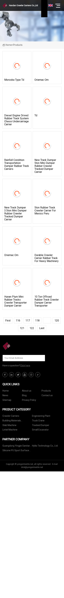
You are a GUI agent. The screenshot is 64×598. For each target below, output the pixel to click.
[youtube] (24, 374)
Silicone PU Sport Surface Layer (15, 451)
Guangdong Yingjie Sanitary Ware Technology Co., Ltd (16, 446)
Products (46, 390)
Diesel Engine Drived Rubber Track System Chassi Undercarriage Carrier (16, 120)
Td (35, 115)
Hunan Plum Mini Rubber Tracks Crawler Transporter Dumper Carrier (15, 301)
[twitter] (18, 374)
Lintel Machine (9, 429)
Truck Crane (38, 420)
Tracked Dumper (40, 425)
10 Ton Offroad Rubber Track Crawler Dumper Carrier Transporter (46, 301)
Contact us (47, 395)
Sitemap (6, 400)
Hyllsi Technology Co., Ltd (45, 445)
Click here (25, 365)
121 (22, 328)
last (41, 328)
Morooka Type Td (14, 79)
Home (9, 45)
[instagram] (31, 374)
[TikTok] (37, 374)
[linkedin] (11, 374)
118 (37, 320)
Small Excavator (40, 429)
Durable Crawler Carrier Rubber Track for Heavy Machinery (46, 258)
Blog (24, 395)
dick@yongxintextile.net (32, 467)
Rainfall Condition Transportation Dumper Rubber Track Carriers (16, 165)
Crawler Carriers (10, 416)
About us (26, 390)
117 (27, 320)
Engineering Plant (41, 416)
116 (18, 320)
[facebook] (4, 374)
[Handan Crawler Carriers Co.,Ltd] (18, 346)
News (5, 395)
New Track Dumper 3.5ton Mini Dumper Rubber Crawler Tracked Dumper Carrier (15, 213)
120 (56, 320)
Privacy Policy (29, 400)
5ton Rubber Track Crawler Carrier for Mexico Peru (45, 210)
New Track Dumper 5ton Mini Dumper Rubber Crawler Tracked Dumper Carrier (45, 166)
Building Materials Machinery (11, 421)
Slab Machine (9, 425)
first (8, 320)
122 (32, 328)
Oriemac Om (41, 79)
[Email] (40, 358)
